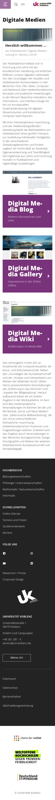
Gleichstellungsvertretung (18, 705)
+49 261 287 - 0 (12, 639)
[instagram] (32, 553)
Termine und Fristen (15, 520)
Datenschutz (10, 687)
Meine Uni (16, 657)
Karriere (7, 532)
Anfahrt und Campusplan (18, 633)
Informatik (9, 495)
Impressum (9, 678)
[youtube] (4, 563)
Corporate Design (13, 579)
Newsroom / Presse (14, 573)
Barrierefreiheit (12, 696)
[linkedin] (32, 563)
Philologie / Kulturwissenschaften (22, 483)
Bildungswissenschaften (17, 476)
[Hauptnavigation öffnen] (5, 4)
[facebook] (4, 553)
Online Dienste (11, 513)
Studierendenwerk (14, 526)
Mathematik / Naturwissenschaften (23, 489)
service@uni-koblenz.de (17, 643)
